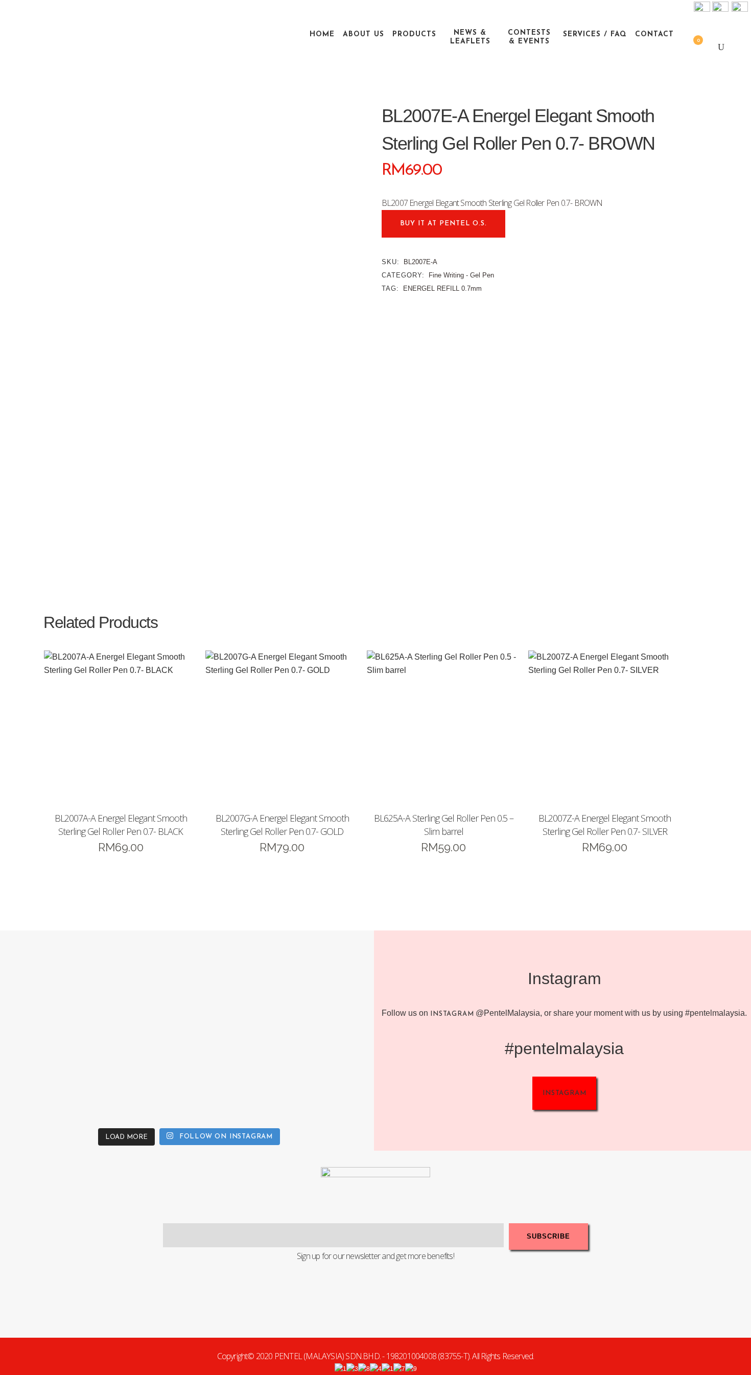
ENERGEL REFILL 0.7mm (442, 288)
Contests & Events (529, 37)
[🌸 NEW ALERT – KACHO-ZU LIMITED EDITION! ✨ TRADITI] (142, 981)
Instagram (452, 1014)
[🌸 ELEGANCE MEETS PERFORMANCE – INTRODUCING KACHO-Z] (48, 981)
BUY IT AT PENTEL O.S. (443, 223)
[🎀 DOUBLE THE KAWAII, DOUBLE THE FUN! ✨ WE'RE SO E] (236, 981)
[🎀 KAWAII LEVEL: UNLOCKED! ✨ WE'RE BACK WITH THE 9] (48, 1075)
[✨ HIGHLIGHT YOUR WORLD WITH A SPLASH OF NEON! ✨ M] (236, 1075)
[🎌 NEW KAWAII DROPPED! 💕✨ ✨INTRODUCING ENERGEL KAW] (142, 1075)
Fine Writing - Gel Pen (461, 275)
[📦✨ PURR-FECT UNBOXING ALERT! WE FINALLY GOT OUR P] (330, 1075)
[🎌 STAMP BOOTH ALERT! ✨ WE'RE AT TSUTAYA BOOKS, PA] (330, 981)
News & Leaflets (470, 37)
